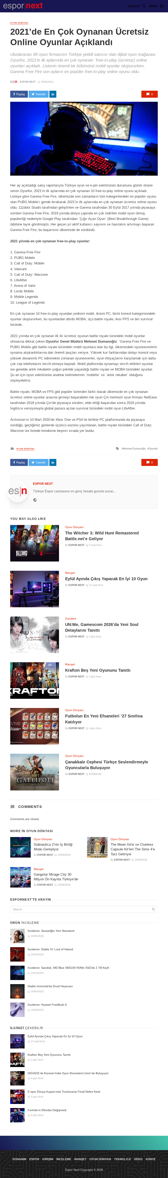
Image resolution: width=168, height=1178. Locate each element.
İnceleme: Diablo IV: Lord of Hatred (50, 949)
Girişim (47, 1159)
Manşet (70, 572)
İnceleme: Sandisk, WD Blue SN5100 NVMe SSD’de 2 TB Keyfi (68, 967)
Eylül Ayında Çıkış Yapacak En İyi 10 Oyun (106, 578)
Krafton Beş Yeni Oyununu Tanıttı (98, 670)
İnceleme (63, 1159)
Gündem (70, 618)
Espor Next (28, 81)
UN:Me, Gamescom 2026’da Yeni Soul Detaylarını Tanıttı (101, 627)
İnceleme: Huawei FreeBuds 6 (47, 1004)
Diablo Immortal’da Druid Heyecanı (50, 986)
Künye (151, 1159)
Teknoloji (122, 1159)
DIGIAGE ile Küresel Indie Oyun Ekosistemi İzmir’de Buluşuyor (68, 1073)
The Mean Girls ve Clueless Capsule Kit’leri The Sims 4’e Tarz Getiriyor (133, 849)
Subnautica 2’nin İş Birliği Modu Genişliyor (53, 847)
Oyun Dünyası (19, 23)
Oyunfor (153, 448)
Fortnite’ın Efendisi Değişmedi (47, 1110)
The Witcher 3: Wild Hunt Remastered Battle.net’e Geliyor (102, 536)
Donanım (19, 1159)
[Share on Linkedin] (52, 94)
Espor (34, 1159)
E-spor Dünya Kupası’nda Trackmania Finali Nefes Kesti (64, 1091)
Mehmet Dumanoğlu (134, 448)
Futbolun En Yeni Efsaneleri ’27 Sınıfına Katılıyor (104, 719)
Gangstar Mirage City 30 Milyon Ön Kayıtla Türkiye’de (56, 877)
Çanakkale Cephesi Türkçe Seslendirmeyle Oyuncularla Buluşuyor (106, 765)
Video (138, 1159)
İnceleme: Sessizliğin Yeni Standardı (51, 930)
